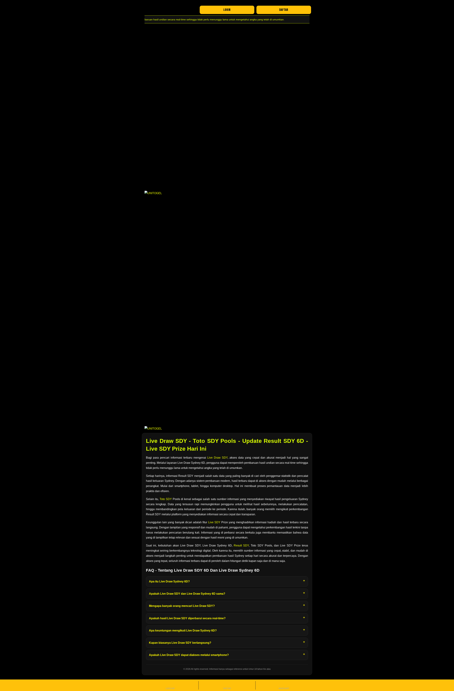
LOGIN (227, 10)
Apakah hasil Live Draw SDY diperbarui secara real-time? (187, 618)
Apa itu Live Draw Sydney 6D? (169, 581)
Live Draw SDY (217, 457)
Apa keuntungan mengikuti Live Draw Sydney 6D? (183, 630)
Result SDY (241, 545)
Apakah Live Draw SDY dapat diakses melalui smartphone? (189, 654)
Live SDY (214, 522)
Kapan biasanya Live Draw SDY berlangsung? (180, 642)
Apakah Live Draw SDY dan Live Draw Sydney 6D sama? (187, 593)
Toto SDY (166, 499)
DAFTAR (283, 10)
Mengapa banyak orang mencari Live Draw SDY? (182, 605)
